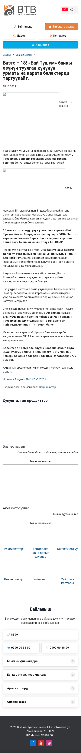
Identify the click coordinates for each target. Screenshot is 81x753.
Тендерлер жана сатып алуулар (40, 552)
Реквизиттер (13, 549)
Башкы (7, 54)
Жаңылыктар (24, 54)
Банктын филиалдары (22, 661)
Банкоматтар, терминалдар (27, 674)
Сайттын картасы (67, 581)
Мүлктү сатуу (67, 549)
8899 (51, 731)
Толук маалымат (41, 461)
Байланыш (40, 579)
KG (71, 9)
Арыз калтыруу (17, 688)
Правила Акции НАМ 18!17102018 (24, 379)
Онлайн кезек (16, 702)
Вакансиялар (13, 579)
